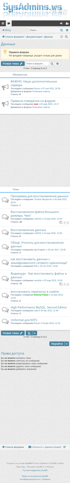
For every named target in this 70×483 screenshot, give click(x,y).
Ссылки (4, 24)
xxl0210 (37, 219)
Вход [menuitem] (62, 24)
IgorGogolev (40, 249)
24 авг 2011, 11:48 (49, 310)
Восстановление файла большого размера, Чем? (35, 213)
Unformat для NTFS (24, 320)
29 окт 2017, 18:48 (57, 249)
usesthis (38, 280)
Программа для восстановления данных (39, 196)
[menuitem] (66, 37)
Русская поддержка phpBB (35, 470)
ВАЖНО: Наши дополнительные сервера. (34, 83)
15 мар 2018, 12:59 (53, 233)
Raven (37, 88)
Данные (8, 43)
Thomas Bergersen (43, 199)
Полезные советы (41, 91)
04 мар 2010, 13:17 (49, 104)
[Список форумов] (35, 10)
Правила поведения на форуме (33, 101)
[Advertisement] (35, 150)
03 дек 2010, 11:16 (51, 323)
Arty (23, 467)
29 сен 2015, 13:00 (49, 266)
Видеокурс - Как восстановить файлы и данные (39, 275)
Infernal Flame (41, 295)
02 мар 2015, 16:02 (53, 280)
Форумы (9, 24)
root (36, 104)
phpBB (28, 463)
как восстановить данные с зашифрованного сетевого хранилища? (39, 261)
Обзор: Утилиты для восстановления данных (37, 244)
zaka (36, 310)
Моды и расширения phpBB (35, 476)
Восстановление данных (28, 230)
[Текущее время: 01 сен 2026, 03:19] (61, 37)
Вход (8, 30)
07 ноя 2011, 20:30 (51, 88)
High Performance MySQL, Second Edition (39, 307)
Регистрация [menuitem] (68, 24)
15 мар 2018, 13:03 (53, 219)
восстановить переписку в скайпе (35, 291)
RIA (35, 266)
